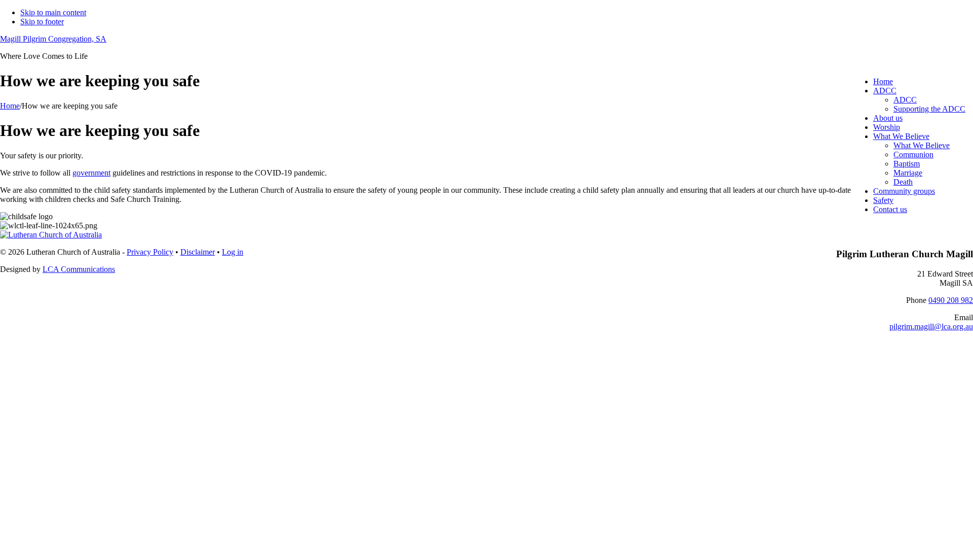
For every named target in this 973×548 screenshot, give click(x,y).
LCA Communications (79, 269)
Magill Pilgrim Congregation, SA (53, 39)
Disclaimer (197, 252)
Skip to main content (53, 12)
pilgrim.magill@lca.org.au (931, 326)
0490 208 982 (950, 300)
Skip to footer (42, 21)
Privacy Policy (150, 252)
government (91, 172)
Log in (232, 252)
